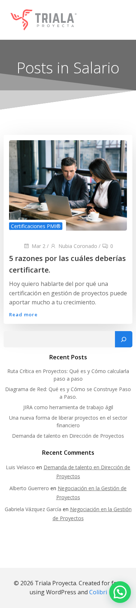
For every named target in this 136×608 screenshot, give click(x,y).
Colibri (98, 592)
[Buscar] (123, 339)
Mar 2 (38, 246)
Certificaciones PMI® (36, 226)
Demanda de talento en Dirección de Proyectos (68, 435)
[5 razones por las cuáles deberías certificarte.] (68, 185)
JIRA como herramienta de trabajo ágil (68, 407)
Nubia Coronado (77, 246)
